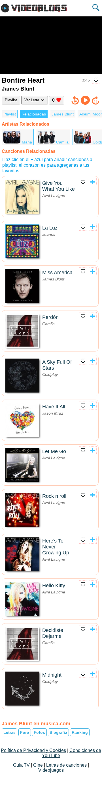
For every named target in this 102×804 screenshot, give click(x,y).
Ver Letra (32, 100)
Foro (24, 732)
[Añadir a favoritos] (96, 80)
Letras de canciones (66, 765)
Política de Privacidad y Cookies (33, 750)
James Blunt (63, 114)
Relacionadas (34, 114)
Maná (27, 142)
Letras (9, 732)
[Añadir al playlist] (93, 182)
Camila (62, 142)
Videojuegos (51, 770)
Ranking (80, 732)
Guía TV (21, 765)
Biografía (58, 732)
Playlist (11, 100)
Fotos (39, 732)
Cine (38, 765)
